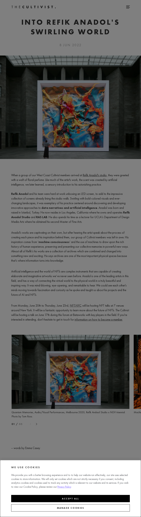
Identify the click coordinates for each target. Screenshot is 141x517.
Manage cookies (70, 507)
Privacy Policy (64, 487)
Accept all (70, 498)
